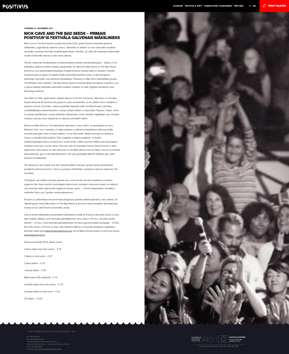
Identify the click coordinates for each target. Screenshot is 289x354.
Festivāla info (193, 6)
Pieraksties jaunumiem (218, 6)
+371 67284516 (36, 347)
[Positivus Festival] (15, 4)
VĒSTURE (238, 6)
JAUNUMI (178, 6)
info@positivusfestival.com (48, 349)
